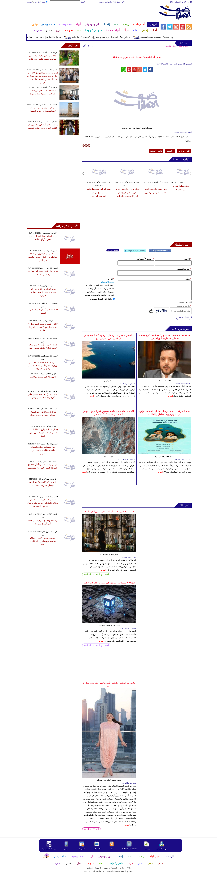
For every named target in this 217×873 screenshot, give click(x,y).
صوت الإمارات (40, 2)
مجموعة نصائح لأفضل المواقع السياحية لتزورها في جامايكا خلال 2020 (43, 541)
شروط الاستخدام (108, 282)
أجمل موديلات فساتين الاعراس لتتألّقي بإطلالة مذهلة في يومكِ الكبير (43, 450)
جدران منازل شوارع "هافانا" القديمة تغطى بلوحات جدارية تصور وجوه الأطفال (42, 432)
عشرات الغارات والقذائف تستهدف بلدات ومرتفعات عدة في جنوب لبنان (41, 37)
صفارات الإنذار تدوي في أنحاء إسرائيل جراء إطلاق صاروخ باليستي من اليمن (42, 257)
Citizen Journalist (129, 849)
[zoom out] (92, 45)
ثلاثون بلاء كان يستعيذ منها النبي (43, 377)
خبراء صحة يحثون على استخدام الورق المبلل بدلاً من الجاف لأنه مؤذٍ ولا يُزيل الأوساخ (42, 365)
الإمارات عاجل (184, 151)
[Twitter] (135, 252)
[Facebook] (160, 252)
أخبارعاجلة (184, 46)
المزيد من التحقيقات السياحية (96, 574)
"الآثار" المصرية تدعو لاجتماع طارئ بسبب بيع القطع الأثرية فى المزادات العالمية (42, 327)
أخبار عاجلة (171, 46)
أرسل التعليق (184, 317)
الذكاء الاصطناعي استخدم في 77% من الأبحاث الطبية (109, 582)
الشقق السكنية (156, 151)
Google (29, 2)
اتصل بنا (82, 849)
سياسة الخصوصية (49, 849)
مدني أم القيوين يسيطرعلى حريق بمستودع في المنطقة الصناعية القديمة (99, 192)
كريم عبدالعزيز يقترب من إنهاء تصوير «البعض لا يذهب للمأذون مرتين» (43, 292)
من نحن (147, 849)
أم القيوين (170, 151)
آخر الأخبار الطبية (91, 829)
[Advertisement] (93, 13)
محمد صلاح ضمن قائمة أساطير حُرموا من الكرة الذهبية (109, 511)
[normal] (88, 45)
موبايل (67, 849)
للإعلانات (97, 849)
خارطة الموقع (162, 849)
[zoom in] (84, 45)
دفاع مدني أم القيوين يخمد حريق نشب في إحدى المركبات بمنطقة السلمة (127, 192)
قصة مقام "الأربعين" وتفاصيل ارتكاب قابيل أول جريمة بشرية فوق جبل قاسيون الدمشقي (42, 503)
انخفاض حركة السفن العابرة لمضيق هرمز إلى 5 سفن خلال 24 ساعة (112, 37)
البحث (83, 2)
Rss (112, 849)
